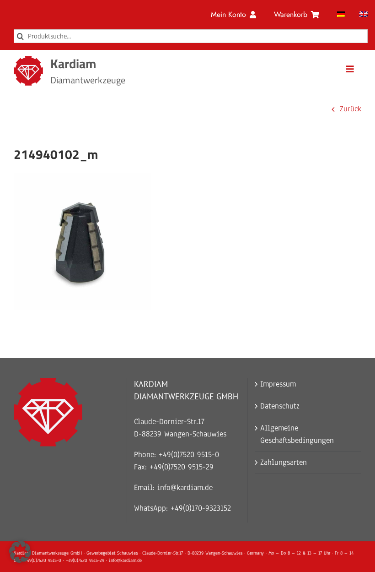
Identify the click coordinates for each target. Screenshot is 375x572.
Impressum (278, 384)
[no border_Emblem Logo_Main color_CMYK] (28, 59)
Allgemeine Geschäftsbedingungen (297, 434)
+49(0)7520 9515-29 (182, 467)
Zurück (350, 109)
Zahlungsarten (283, 462)
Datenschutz (280, 406)
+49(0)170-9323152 (201, 508)
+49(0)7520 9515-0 (189, 454)
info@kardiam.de (185, 487)
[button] (20, 552)
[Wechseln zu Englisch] (363, 14)
